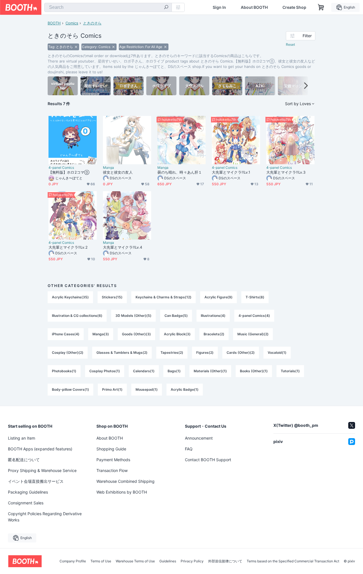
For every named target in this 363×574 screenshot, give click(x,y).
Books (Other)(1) (254, 371)
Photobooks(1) (64, 371)
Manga (108, 167)
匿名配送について (24, 459)
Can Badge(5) (176, 315)
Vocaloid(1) (277, 352)
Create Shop (294, 7)
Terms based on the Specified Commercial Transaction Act (293, 561)
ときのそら (92, 23)
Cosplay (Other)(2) (67, 352)
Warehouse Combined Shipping (125, 481)
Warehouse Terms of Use (135, 561)
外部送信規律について (225, 561)
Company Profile (73, 561)
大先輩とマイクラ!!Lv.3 (285, 172)
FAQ (189, 448)
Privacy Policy (192, 561)
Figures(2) (205, 352)
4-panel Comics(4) (254, 315)
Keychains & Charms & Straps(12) (163, 297)
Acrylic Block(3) (177, 334)
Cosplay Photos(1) (104, 371)
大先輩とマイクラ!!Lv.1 (231, 172)
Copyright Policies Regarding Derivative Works (45, 516)
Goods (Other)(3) (136, 334)
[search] (166, 8)
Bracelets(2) (214, 334)
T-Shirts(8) (255, 297)
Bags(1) (174, 371)
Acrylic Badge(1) (185, 389)
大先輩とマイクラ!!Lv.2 (68, 247)
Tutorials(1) (290, 371)
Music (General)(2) (253, 334)
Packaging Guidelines (28, 492)
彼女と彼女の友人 (118, 172)
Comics (72, 23)
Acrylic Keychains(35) (70, 297)
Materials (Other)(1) (210, 371)
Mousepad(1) (147, 389)
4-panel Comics (61, 167)
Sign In (219, 7)
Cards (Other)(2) (241, 352)
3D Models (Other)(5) (133, 315)
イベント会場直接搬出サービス (36, 481)
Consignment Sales (25, 502)
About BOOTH (254, 7)
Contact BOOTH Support (208, 459)
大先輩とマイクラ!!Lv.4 (122, 247)
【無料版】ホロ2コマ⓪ (68, 172)
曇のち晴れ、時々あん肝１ (179, 172)
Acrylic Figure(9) (218, 297)
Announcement (199, 438)
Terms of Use (100, 561)
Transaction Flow (112, 470)
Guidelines (167, 561)
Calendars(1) (144, 371)
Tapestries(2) (172, 352)
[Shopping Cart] (321, 7)
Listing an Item (21, 438)
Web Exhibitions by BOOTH (121, 492)
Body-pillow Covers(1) (70, 389)
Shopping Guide (111, 448)
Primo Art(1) (112, 389)
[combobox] (108, 7)
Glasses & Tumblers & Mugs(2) (121, 352)
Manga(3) (100, 334)
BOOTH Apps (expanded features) (40, 448)
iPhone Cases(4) (65, 334)
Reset (290, 44)
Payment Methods (113, 459)
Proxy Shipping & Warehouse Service (42, 470)
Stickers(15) (112, 297)
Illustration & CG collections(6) (77, 315)
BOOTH (54, 23)
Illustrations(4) (213, 315)
